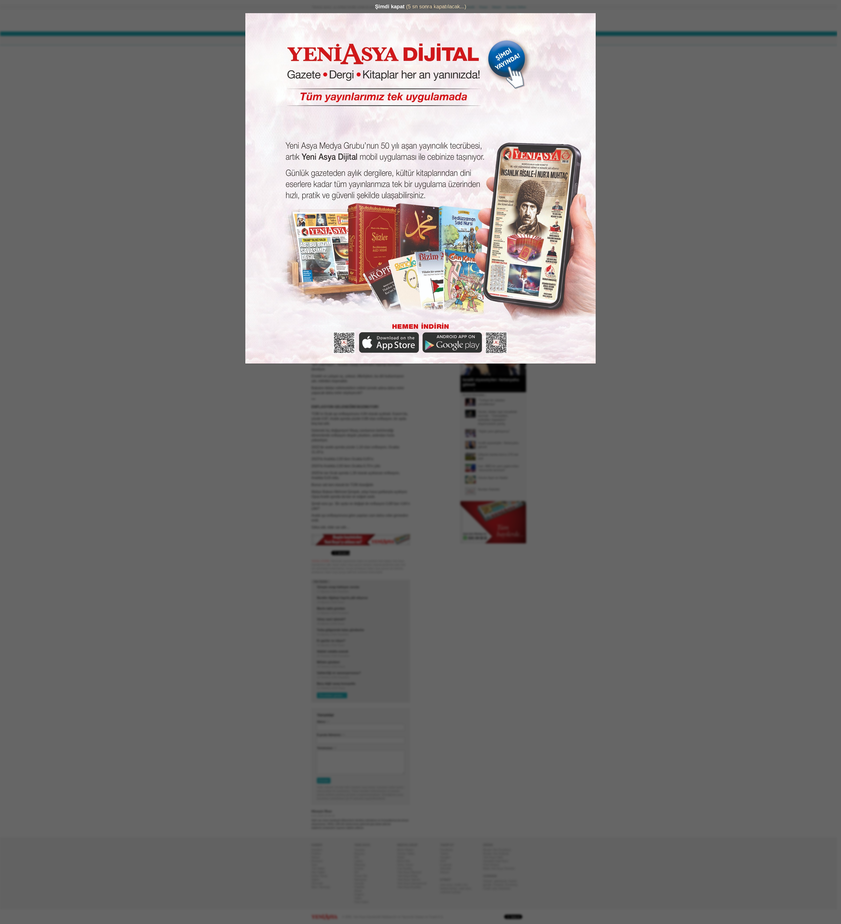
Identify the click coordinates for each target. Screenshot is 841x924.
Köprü (402, 857)
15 (507, 390)
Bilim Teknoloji (322, 887)
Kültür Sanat (321, 876)
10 (493, 390)
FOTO (441, 40)
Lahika (360, 861)
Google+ (447, 857)
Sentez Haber (407, 853)
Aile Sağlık (320, 872)
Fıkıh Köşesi (493, 864)
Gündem (318, 850)
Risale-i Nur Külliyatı (498, 853)
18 (516, 390)
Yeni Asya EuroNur (411, 887)
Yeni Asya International (413, 883)
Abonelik (471, 7)
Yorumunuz (326, 748)
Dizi (358, 857)
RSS (445, 861)
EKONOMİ (363, 40)
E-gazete (447, 864)
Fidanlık (361, 887)
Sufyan (489, 881)
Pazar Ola (362, 876)
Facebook (448, 850)
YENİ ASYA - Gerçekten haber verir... (340, 21)
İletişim (498, 7)
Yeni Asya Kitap (409, 876)
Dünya (317, 857)
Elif (358, 872)
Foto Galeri (363, 902)
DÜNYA (343, 40)
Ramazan (362, 879)
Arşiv (471, 157)
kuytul (514, 881)
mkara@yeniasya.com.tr (348, 68)
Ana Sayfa (454, 7)
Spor (316, 864)
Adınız (323, 721)
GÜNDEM (324, 40)
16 (510, 390)
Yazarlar (361, 850)
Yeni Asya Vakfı (495, 857)
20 (521, 390)
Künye (485, 7)
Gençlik (361, 883)
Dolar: (404, 21)
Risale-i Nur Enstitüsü (498, 850)
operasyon (502, 881)
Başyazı (361, 853)
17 (513, 390)
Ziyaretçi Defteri (518, 7)
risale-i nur (462, 884)
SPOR (383, 40)
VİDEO (423, 40)
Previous (465, 353)
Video (359, 898)
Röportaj (361, 864)
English (361, 894)
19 (519, 390)
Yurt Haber (320, 868)
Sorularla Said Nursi (497, 861)
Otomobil (319, 883)
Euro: (403, 25)
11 (496, 390)
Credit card (492, 888)
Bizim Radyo (407, 850)
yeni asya (448, 884)
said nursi (467, 888)
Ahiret (360, 890)
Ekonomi (318, 861)
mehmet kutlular (452, 892)
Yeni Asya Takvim (410, 879)
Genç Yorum (407, 864)
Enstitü (360, 868)
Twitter (446, 853)
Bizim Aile (405, 861)
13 (502, 390)
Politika (318, 853)
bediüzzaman (450, 888)
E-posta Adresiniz (331, 735)
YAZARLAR (403, 40)
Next (522, 353)
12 (499, 390)
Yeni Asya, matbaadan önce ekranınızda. (507, 185)
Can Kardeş (406, 868)
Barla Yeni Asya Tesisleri (500, 868)
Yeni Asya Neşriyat (411, 872)
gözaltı (489, 884)
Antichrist (506, 888)
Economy (513, 884)
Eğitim (317, 879)
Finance (500, 884)
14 (504, 390)
